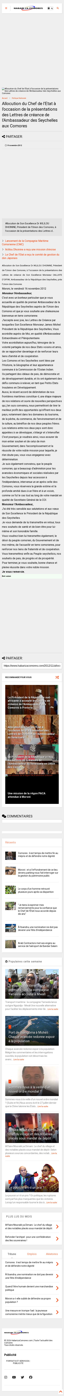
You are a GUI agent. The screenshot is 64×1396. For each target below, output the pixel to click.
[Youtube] (14, 1377)
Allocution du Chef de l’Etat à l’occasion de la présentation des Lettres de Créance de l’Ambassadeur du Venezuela (31, 732)
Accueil (5, 98)
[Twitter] (22, 1377)
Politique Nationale (19, 98)
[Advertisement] (32, 50)
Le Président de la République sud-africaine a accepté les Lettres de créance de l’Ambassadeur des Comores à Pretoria (29, 702)
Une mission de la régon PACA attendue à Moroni (26, 795)
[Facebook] (30, 1377)
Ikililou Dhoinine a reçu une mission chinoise (30, 249)
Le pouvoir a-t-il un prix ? (26, 1188)
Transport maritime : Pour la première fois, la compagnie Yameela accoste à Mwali (29, 990)
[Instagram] (5, 1377)
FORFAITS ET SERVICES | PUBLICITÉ (18, 1362)
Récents (10, 842)
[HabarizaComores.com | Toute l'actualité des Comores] (28, 9)
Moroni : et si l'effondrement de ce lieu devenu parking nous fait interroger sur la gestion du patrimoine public (38, 872)
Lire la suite (53, 1009)
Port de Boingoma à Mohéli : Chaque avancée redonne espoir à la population (32, 1036)
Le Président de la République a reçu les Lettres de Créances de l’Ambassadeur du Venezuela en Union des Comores (31, 762)
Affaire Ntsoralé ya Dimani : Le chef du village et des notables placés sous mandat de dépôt (31, 1134)
